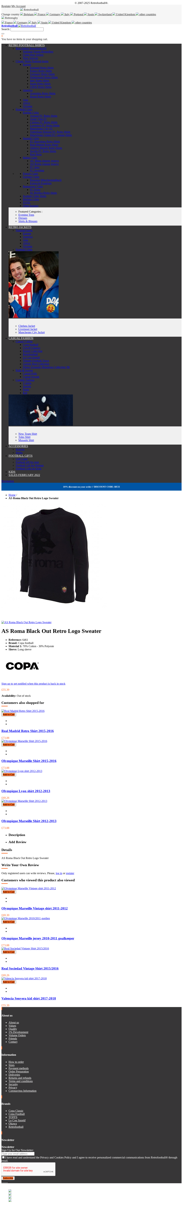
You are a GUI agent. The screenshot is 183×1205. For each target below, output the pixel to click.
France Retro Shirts (41, 70)
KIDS (12, 471)
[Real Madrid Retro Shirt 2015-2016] (22, 710)
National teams (24, 230)
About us (14, 1022)
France (41, 14)
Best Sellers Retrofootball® (31, 48)
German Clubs (31, 176)
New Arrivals (30, 58)
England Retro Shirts (42, 67)
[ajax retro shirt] (41, 424)
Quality (13, 1028)
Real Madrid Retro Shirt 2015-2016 (27, 731)
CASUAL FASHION (21, 338)
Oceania (27, 106)
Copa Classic (16, 1110)
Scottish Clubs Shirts (34, 196)
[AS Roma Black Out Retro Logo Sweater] (26, 622)
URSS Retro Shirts (40, 86)
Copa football (30, 344)
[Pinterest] (7, 1181)
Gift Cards (22, 458)
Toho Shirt (24, 437)
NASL (27, 202)
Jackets (27, 386)
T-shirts (27, 383)
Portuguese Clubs (33, 186)
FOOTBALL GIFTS (21, 455)
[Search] (2, 33)
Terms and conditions (21, 1081)
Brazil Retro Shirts (40, 96)
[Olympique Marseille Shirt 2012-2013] (24, 801)
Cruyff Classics (31, 347)
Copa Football (17, 1113)
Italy (67, 14)
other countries (147, 14)
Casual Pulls (30, 373)
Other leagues (30, 205)
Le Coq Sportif (31, 357)
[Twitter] (3, 1181)
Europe (27, 64)
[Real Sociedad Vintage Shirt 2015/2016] (25, 948)
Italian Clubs (30, 157)
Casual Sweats (31, 376)
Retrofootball (30, 354)
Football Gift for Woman (30, 465)
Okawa (13, 1123)
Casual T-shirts (24, 341)
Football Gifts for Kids (28, 468)
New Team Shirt (27, 433)
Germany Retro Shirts (42, 74)
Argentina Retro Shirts (42, 93)
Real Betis (36, 154)
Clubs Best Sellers (33, 54)
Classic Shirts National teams (32, 61)
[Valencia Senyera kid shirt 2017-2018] (24, 978)
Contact (13, 1041)
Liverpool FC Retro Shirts (45, 125)
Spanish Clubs (31, 138)
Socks (19, 452)
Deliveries (14, 1074)
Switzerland (105, 14)
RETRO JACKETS (20, 227)
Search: (5, 29)
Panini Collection (32, 351)
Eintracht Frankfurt (40, 183)
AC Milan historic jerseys (44, 160)
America (28, 90)
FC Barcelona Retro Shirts (45, 141)
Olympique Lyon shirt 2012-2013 (25, 791)
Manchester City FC (41, 128)
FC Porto (35, 189)
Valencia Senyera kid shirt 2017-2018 (28, 998)
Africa (26, 103)
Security (13, 1084)
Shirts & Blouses (27, 221)
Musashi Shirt (26, 440)
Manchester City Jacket (31, 332)
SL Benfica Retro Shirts (43, 192)
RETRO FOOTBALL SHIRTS (27, 45)
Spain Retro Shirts (40, 83)
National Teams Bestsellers (38, 51)
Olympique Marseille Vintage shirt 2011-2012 (34, 908)
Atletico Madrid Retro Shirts (46, 147)
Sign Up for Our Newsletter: (17, 1150)
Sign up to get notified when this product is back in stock (33, 683)
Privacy (13, 1087)
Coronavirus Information (22, 1090)
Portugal (78, 14)
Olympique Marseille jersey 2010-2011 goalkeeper (37, 938)
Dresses (22, 218)
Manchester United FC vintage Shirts (51, 135)
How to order (16, 1061)
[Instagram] (5, 1181)
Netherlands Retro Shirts (44, 77)
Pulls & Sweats (24, 370)
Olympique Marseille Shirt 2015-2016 (28, 761)
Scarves (20, 449)
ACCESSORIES (18, 446)
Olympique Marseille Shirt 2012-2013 (28, 821)
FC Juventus (37, 170)
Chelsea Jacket (26, 325)
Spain (91, 14)
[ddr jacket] (34, 316)
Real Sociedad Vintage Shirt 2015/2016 (30, 968)
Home (12, 494)
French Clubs (30, 173)
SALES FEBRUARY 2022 (24, 475)
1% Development (18, 1032)
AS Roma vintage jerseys (44, 163)
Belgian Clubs (31, 199)
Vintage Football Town (36, 360)
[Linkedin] (6, 1181)
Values (12, 1025)
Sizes (11, 1065)
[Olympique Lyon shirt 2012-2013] (21, 771)
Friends (13, 1038)
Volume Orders (17, 1035)
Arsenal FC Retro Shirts (43, 115)
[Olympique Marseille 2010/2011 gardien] (25, 918)
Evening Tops (26, 214)
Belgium (28, 14)
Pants (26, 389)
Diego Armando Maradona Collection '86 (46, 367)
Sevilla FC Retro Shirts (43, 151)
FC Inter (34, 167)
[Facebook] (2, 1181)
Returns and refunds (20, 1077)
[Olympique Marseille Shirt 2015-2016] (24, 741)
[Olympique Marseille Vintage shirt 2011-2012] (28, 888)
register (70, 873)
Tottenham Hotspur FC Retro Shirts (50, 131)
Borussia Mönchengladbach (45, 180)
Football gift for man (27, 462)
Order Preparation (19, 1071)
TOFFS (13, 1117)
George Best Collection (36, 363)
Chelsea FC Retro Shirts (43, 122)
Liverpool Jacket (27, 329)
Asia (25, 99)
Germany (55, 14)
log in (59, 873)
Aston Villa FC (38, 119)
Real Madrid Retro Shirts (44, 144)
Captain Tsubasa (25, 379)
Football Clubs (24, 109)
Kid (25, 392)
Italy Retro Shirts (39, 80)
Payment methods (19, 1068)
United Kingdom (125, 14)
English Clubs (31, 112)
